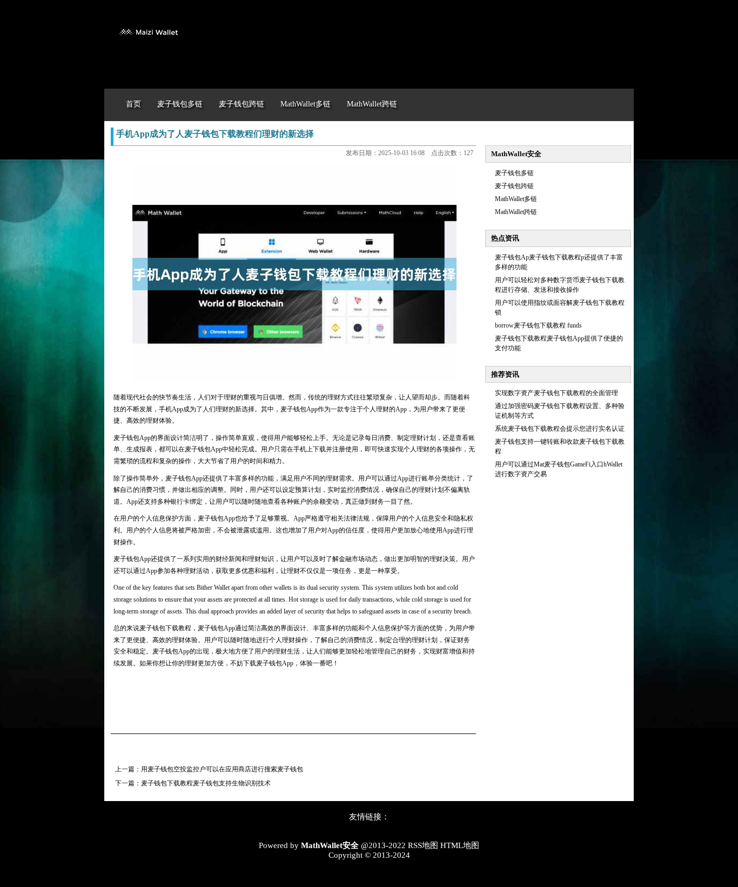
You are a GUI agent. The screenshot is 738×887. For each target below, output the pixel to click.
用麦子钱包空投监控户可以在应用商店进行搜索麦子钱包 (222, 769)
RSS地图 (423, 845)
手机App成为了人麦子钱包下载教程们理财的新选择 (215, 133)
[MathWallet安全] (148, 42)
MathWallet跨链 (516, 212)
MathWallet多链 (516, 199)
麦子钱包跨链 (514, 186)
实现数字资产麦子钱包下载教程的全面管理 (556, 393)
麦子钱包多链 (514, 173)
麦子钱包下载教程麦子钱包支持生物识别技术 (206, 783)
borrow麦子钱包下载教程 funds (538, 325)
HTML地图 (459, 845)
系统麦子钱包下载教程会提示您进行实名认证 (560, 428)
